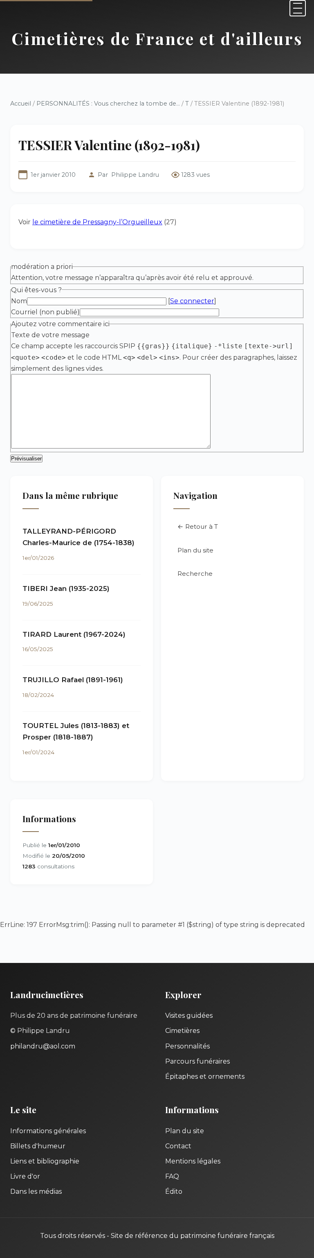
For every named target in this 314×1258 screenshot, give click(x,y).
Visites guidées (189, 1015)
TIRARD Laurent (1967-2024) (74, 634)
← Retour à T (197, 526)
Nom (19, 301)
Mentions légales (192, 1161)
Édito (173, 1191)
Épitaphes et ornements (204, 1076)
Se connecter (192, 301)
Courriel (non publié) (45, 312)
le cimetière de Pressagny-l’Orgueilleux (97, 222)
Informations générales (48, 1131)
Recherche (195, 573)
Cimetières (182, 1031)
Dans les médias (36, 1191)
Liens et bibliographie (44, 1161)
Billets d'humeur (37, 1146)
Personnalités (187, 1046)
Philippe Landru (135, 174)
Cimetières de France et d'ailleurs (157, 38)
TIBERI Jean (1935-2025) (66, 588)
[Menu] (297, 8)
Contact (178, 1146)
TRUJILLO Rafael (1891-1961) (72, 680)
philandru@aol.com (42, 1046)
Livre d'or (25, 1176)
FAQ (172, 1176)
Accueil (20, 103)
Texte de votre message (50, 335)
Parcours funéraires (197, 1061)
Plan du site (195, 550)
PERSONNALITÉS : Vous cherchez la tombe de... (108, 103)
